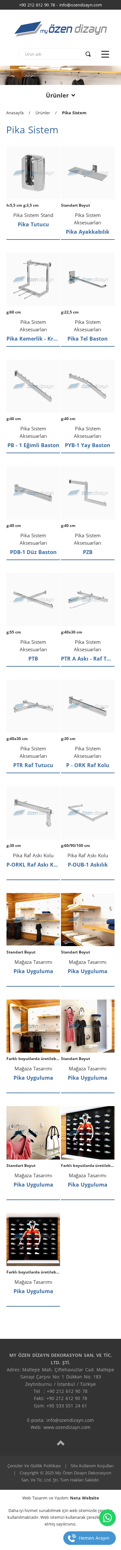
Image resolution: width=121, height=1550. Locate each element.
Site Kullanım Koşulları (92, 1466)
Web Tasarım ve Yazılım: (60, 1498)
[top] (61, 1442)
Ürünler (57, 95)
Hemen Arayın (94, 1538)
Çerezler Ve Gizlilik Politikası (34, 1466)
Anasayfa (15, 113)
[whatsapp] (107, 1517)
